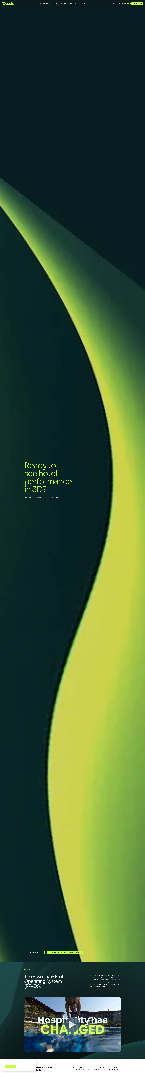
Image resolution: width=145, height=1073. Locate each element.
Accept (10, 1066)
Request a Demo (137, 3)
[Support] (115, 3)
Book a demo (34, 953)
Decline (22, 1066)
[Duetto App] (113, 3)
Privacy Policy (25, 1063)
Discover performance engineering (64, 953)
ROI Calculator (126, 3)
